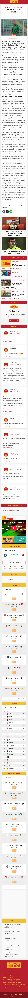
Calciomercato (15, 271)
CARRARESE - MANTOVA (14, 604)
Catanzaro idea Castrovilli (10, 938)
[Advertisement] (14, 904)
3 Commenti (10, 288)
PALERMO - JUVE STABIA (14, 688)
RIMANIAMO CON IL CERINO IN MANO (12, 924)
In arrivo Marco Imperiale (16, 274)
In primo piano (15, 272)
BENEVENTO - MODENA (14, 625)
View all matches (20, 698)
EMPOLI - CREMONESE (14, 646)
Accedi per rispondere (8, 341)
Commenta (9, 268)
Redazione (21, 15)
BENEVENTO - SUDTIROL (14, 877)
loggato (10, 510)
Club (7, 711)
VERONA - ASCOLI (14, 657)
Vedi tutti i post (14, 320)
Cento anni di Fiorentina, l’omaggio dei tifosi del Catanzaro (18, 294)
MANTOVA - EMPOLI (14, 856)
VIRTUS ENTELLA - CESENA (14, 793)
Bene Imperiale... (8, 953)
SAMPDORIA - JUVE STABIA (14, 803)
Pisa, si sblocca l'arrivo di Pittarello (12, 931)
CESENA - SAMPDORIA (14, 678)
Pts (23, 711)
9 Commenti (14, 15)
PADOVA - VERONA (14, 835)
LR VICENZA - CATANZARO (14, 594)
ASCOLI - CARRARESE (14, 814)
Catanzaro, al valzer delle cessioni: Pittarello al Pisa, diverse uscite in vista (12, 285)
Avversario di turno (9, 7)
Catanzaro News (19, 7)
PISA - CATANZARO (14, 554)
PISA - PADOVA (14, 667)
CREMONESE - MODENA (14, 782)
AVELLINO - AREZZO (14, 636)
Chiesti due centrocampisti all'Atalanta (13, 945)
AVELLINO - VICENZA (14, 824)
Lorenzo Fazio (18, 268)
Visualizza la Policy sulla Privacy (11, 994)
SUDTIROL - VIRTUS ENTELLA (14, 615)
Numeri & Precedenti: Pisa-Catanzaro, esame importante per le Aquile (18, 265)
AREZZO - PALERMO (14, 845)
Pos (4, 711)
